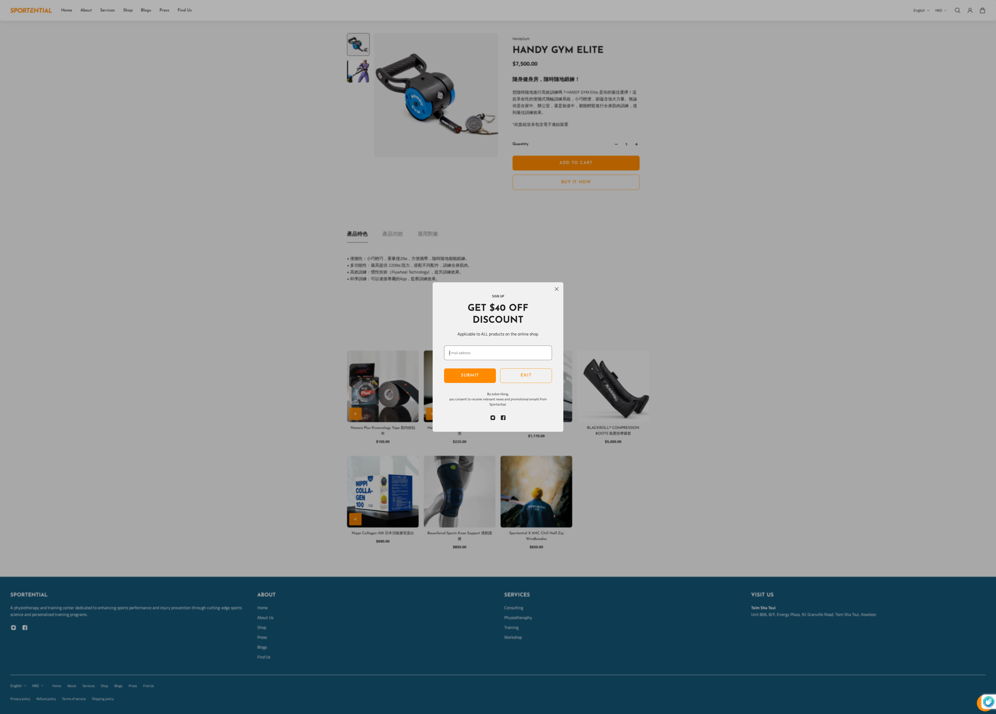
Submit (470, 375)
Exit (526, 375)
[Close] (556, 289)
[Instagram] (492, 417)
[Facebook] (503, 417)
